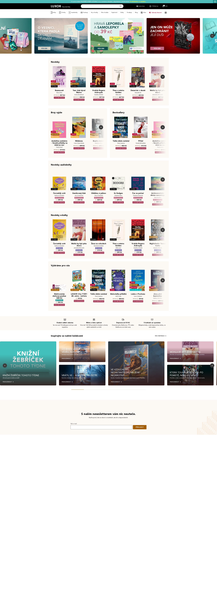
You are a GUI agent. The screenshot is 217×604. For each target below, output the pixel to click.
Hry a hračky (94, 12)
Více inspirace (160, 335)
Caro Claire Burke (79, 143)
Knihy (54, 12)
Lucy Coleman (138, 296)
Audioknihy (74, 12)
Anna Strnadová (79, 94)
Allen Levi (118, 94)
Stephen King (98, 143)
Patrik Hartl (59, 147)
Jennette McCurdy (157, 94)
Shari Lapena (121, 143)
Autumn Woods (157, 247)
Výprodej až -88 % (135, 290)
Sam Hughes (157, 197)
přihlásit (140, 427)
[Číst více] (61, 36)
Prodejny (129, 12)
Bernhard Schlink (98, 245)
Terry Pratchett (98, 195)
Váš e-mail (74, 423)
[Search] (120, 6)
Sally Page (118, 296)
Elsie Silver (59, 92)
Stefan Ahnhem (157, 298)
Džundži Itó (138, 92)
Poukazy (85, 12)
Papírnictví (114, 12)
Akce (144, 12)
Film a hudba (104, 12)
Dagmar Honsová (138, 195)
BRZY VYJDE (55, 137)
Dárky (122, 12)
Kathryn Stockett (59, 195)
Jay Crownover (79, 195)
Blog (136, 12)
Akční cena (133, 287)
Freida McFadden (141, 143)
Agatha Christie (98, 94)
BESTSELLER (55, 84)
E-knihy (64, 12)
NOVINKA (54, 86)
